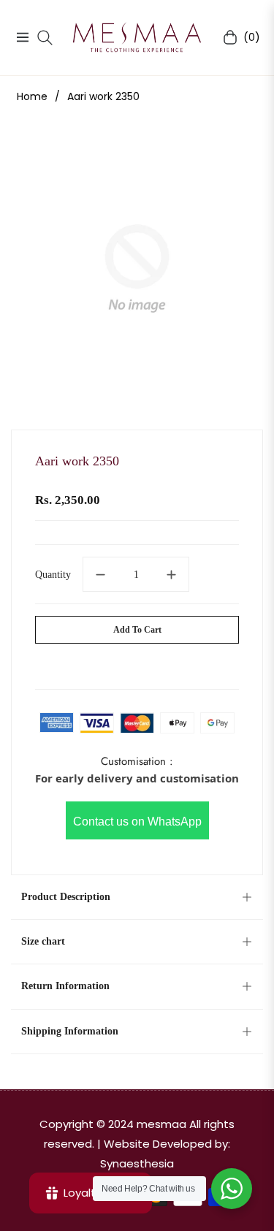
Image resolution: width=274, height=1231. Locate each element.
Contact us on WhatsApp (137, 821)
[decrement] (100, 574)
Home (32, 96)
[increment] (171, 574)
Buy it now (137, 663)
